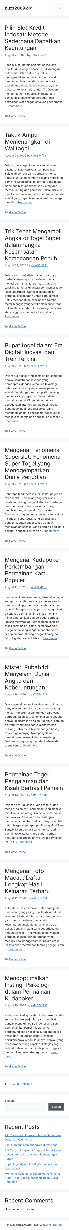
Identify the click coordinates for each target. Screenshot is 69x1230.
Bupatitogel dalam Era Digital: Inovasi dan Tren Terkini (34, 352)
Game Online (17, 116)
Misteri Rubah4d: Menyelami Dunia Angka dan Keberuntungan (27, 677)
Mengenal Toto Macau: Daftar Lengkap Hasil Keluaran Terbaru (27, 880)
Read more (15, 106)
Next (27, 1083)
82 (19, 1083)
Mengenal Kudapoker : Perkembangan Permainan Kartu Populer (34, 569)
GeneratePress (54, 1224)
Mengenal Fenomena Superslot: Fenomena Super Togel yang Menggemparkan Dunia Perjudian (32, 463)
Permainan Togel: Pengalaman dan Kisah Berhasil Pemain (34, 781)
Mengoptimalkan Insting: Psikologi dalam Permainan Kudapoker (27, 988)
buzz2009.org (19, 8)
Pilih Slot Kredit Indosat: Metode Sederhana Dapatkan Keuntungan (32, 37)
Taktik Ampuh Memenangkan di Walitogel (27, 141)
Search (9, 1100)
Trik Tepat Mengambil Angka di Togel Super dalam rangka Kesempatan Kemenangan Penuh (33, 245)
